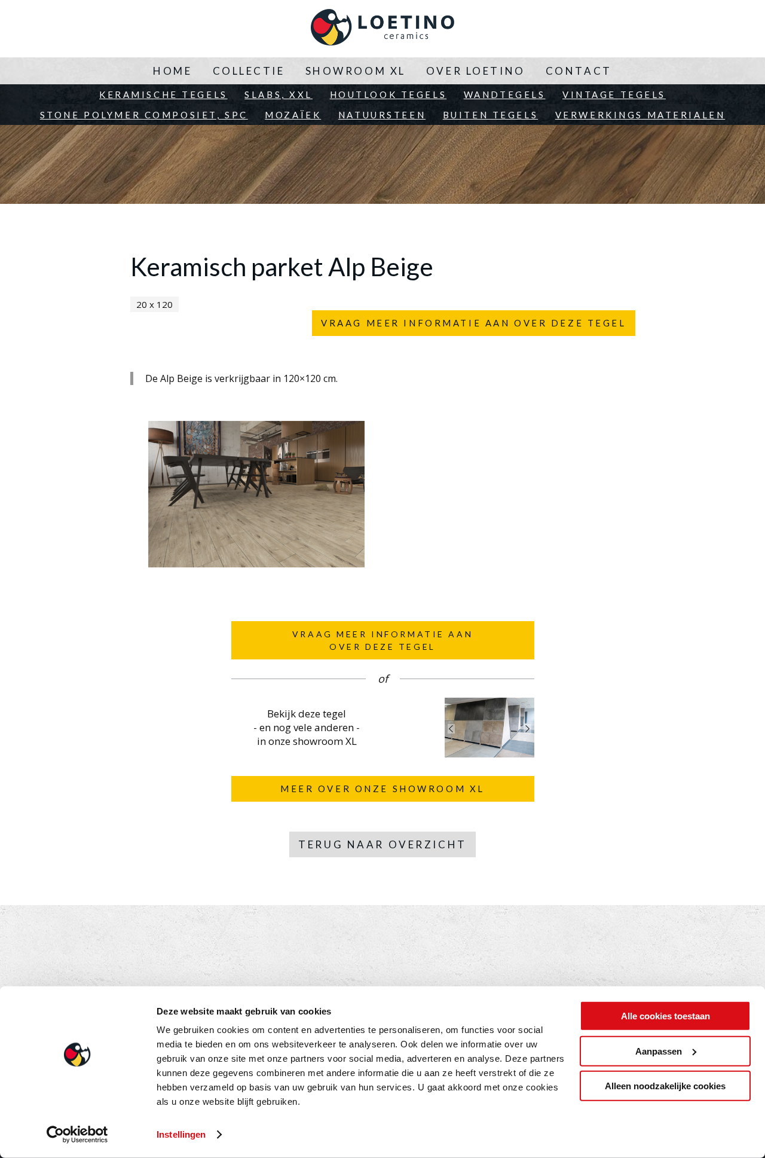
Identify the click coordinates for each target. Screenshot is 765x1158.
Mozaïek (293, 114)
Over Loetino (475, 71)
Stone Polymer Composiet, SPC (144, 114)
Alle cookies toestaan (665, 1016)
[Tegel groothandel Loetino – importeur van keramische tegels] (382, 28)
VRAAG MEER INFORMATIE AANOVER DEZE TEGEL (382, 640)
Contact (579, 71)
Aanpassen (658, 1051)
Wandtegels (505, 94)
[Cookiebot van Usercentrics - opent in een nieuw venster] (77, 1135)
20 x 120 (154, 304)
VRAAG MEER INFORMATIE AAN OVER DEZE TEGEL (473, 322)
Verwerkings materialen (640, 114)
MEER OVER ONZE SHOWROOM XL (382, 788)
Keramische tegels (163, 94)
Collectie (249, 71)
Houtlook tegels (388, 94)
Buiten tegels (490, 114)
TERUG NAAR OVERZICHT (382, 844)
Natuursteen (382, 114)
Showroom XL (355, 71)
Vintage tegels (614, 94)
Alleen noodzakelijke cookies (665, 1086)
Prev (451, 729)
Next (527, 729)
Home (172, 71)
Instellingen (181, 1134)
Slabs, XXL (278, 94)
